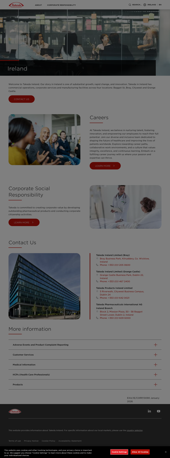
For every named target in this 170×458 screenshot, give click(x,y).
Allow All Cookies (140, 452)
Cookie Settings (119, 452)
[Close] (166, 452)
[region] (85, 452)
